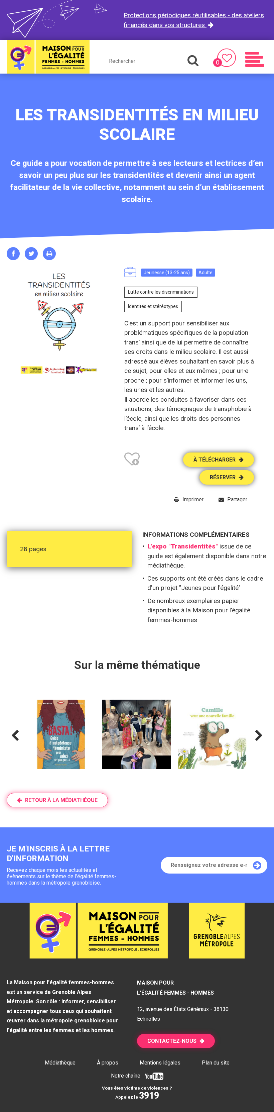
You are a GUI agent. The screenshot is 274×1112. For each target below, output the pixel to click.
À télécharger (214, 460)
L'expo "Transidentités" (182, 546)
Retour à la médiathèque (61, 800)
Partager (237, 499)
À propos (107, 1062)
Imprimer (192, 499)
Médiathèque (60, 1062)
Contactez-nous (171, 1041)
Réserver (223, 477)
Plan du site (216, 1062)
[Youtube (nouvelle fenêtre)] (152, 1076)
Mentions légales (160, 1062)
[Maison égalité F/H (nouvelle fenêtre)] (217, 956)
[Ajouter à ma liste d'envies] (132, 460)
